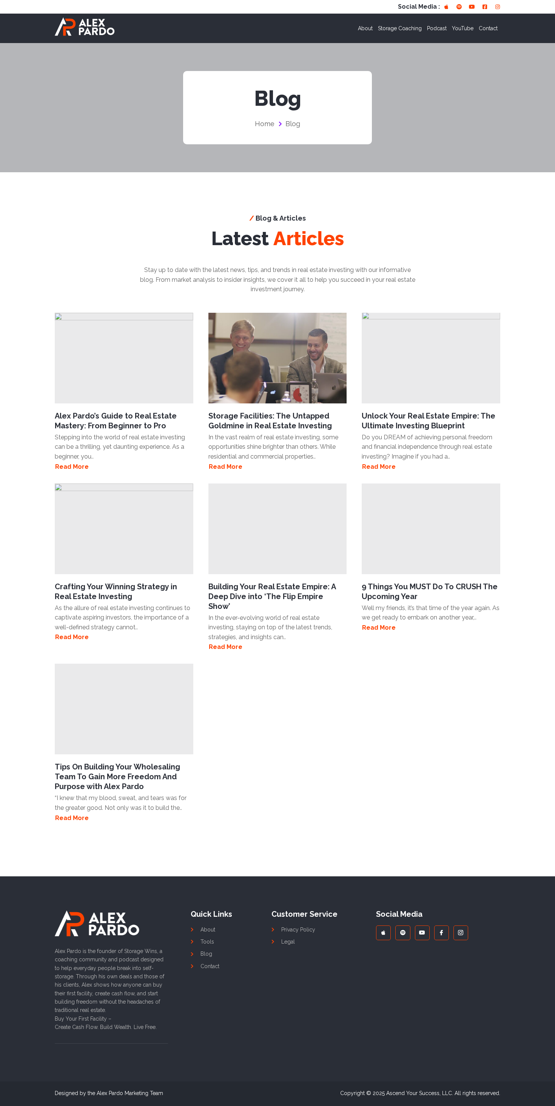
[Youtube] (472, 6)
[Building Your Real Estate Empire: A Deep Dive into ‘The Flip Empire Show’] (277, 528)
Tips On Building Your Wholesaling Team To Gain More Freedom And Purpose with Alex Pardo (117, 776)
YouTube (462, 28)
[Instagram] (497, 6)
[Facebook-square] (484, 6)
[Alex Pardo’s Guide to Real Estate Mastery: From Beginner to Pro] (124, 358)
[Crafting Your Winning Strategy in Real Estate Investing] (124, 528)
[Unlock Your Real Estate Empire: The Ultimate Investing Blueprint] (431, 358)
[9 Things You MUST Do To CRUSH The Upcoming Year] (431, 528)
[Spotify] (459, 6)
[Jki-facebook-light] (441, 932)
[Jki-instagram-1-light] (460, 932)
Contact (488, 28)
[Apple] (446, 6)
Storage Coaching (400, 28)
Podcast (437, 28)
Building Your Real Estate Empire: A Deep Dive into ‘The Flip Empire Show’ (272, 596)
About (365, 28)
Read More (72, 466)
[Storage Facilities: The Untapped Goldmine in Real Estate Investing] (277, 358)
